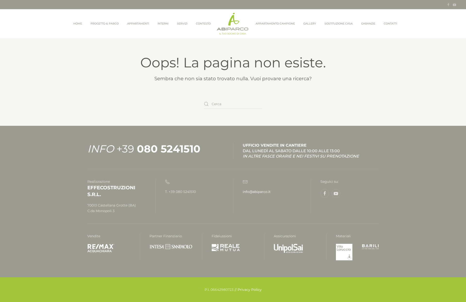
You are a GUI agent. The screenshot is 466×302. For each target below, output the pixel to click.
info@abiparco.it (257, 192)
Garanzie (368, 23)
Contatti (390, 23)
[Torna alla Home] (233, 23)
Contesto (203, 23)
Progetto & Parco (105, 23)
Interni (163, 23)
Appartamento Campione (275, 23)
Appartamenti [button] (138, 23)
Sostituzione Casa (339, 23)
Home (77, 23)
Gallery (309, 23)
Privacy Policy (250, 289)
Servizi (182, 23)
